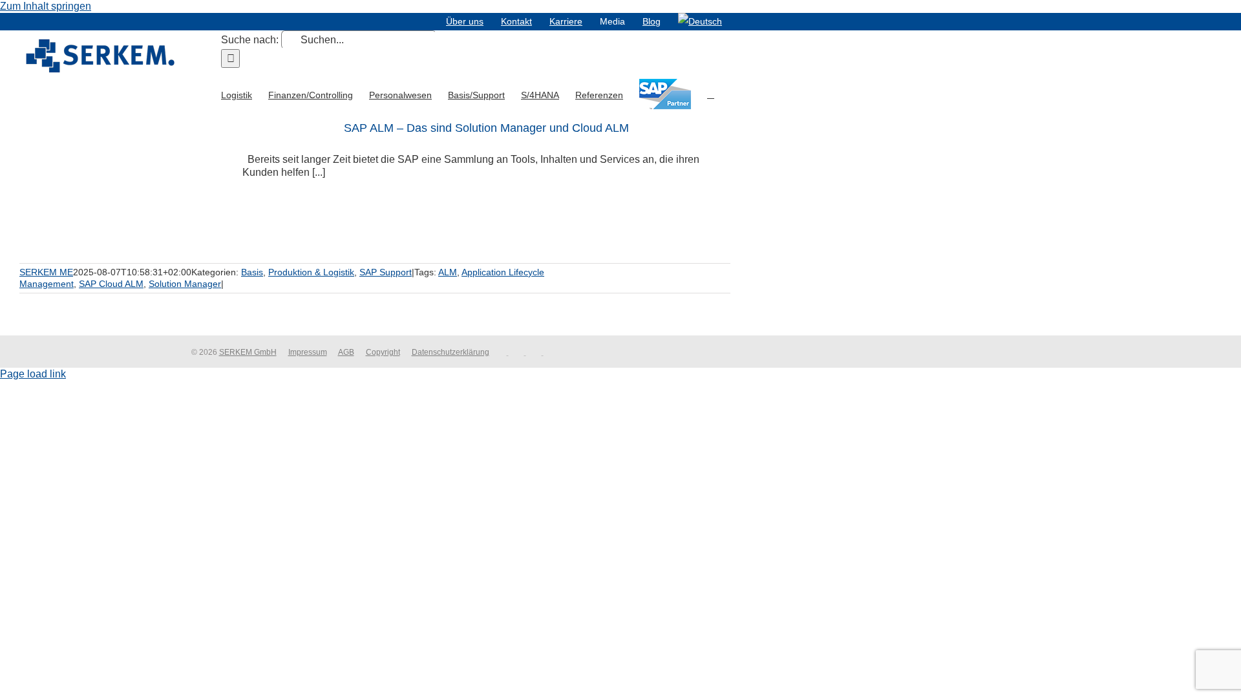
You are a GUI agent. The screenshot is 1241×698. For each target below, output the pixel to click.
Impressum (307, 352)
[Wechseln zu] (700, 21)
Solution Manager (185, 284)
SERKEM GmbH (248, 352)
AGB (346, 352)
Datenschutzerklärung (450, 352)
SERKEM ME (46, 272)
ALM (447, 272)
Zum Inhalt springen (45, 6)
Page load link (33, 373)
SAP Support (385, 272)
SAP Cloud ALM (111, 284)
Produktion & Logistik (311, 272)
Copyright (383, 352)
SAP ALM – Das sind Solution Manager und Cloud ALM (486, 128)
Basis (252, 272)
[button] (710, 94)
